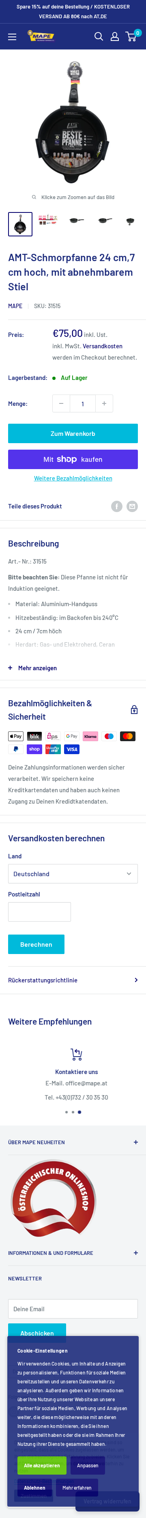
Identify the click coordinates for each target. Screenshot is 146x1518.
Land (14, 856)
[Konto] (115, 36)
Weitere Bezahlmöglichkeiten (73, 478)
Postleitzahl (24, 894)
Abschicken (37, 1333)
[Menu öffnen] (12, 37)
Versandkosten (102, 345)
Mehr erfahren (77, 1487)
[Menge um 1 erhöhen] (104, 403)
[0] (131, 36)
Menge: (18, 403)
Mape (15, 305)
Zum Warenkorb (73, 433)
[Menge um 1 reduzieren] (61, 403)
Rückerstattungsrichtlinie (42, 980)
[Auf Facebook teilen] (116, 506)
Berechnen (36, 944)
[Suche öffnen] (98, 36)
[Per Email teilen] (132, 506)
